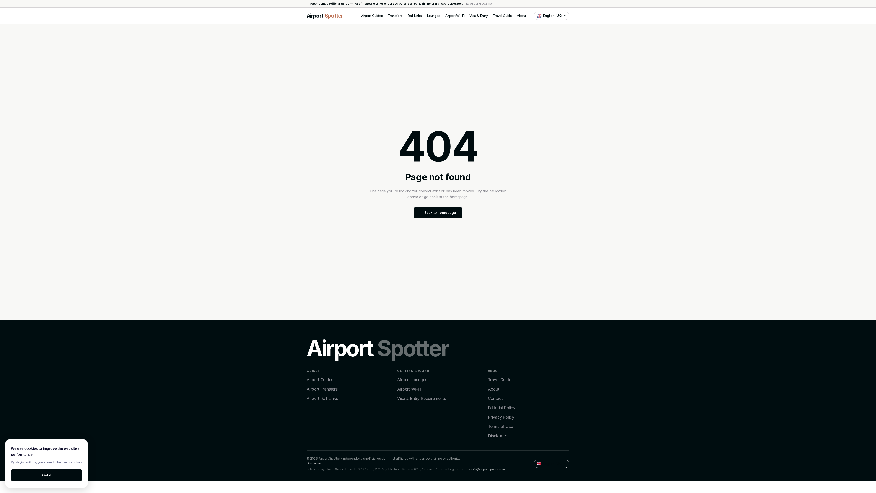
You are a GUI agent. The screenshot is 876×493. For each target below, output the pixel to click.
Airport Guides (372, 15)
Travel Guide (502, 15)
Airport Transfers (322, 389)
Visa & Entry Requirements (421, 398)
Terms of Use (500, 426)
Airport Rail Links (322, 398)
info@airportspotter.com (488, 469)
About (521, 15)
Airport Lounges (412, 379)
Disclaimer (497, 435)
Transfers (395, 15)
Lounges (433, 15)
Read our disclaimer (479, 3)
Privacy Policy (501, 417)
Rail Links (415, 15)
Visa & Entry (478, 15)
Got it (46, 475)
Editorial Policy (501, 407)
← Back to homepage (438, 212)
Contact (495, 398)
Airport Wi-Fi (455, 15)
